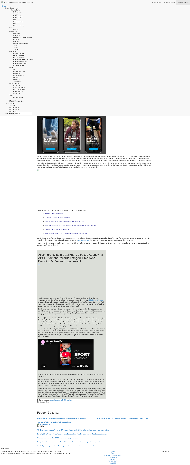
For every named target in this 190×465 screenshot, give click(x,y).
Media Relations (18, 91)
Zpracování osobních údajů (112, 455)
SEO (14, 24)
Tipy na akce (17, 81)
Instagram (16, 36)
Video (11, 95)
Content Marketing (19, 55)
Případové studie (169, 2)
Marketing (12, 51)
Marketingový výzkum (20, 63)
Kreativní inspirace (19, 71)
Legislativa (16, 73)
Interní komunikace (19, 87)
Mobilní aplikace (18, 16)
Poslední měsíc (14, 109)
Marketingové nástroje (20, 61)
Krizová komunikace (19, 89)
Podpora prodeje (18, 65)
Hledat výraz (9, 113)
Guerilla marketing (19, 57)
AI (14, 69)
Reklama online (18, 22)
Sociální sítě (13, 32)
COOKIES (113, 463)
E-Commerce (17, 12)
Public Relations (14, 83)
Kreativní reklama (18, 97)
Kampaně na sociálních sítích (22, 38)
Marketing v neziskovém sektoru (23, 59)
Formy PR (16, 85)
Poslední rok (13, 111)
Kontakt (112, 459)
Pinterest (16, 42)
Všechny (12, 105)
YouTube (16, 50)
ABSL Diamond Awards (95, 300)
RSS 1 (113, 451)
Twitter (15, 48)
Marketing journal (183, 2)
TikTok (15, 46)
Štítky (112, 453)
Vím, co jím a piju (83, 240)
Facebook (16, 34)
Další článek (5, 448)
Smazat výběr (19, 101)
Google (15, 14)
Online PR (16, 93)
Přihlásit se (4, 6)
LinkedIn (16, 40)
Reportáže (16, 77)
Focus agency (156, 2)
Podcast (11, 28)
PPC (14, 20)
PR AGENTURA (113, 461)
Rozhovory (16, 79)
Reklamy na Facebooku (20, 44)
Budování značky (18, 53)
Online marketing (14, 10)
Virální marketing (18, 26)
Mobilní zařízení (18, 18)
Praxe (11, 67)
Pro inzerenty (113, 457)
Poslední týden (14, 107)
